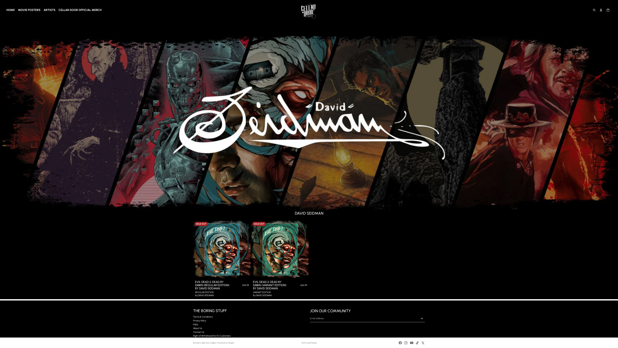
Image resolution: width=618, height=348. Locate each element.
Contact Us (198, 332)
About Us (197, 328)
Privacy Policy (199, 320)
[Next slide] (246, 249)
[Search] (594, 10)
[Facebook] (400, 343)
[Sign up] (421, 318)
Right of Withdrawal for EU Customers (212, 335)
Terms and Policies (309, 343)
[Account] (600, 10)
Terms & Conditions (203, 316)
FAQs (195, 324)
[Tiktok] (417, 343)
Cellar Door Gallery (208, 343)
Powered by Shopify (225, 343)
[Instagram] (406, 343)
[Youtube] (412, 343)
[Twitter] (423, 343)
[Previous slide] (198, 249)
